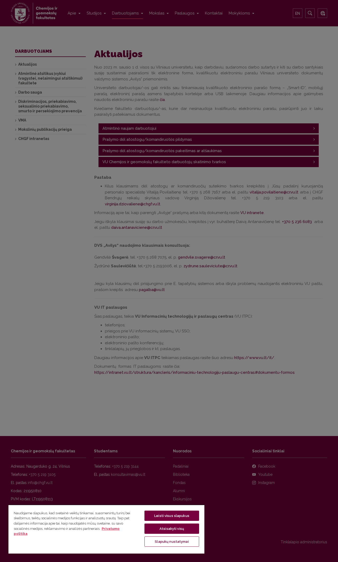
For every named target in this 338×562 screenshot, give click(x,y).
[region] (106, 529)
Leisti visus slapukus (171, 516)
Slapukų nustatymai (172, 542)
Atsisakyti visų (171, 529)
